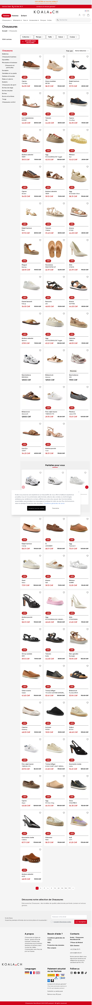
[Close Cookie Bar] (79, 492)
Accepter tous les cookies (36, 508)
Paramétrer (55, 508)
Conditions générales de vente (54, 503)
